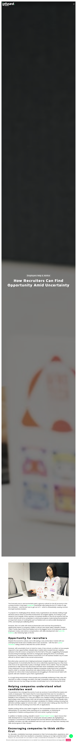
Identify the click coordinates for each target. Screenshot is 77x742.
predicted (30, 605)
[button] (74, 4)
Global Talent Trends (47, 716)
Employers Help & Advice (38, 275)
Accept (68, 740)
